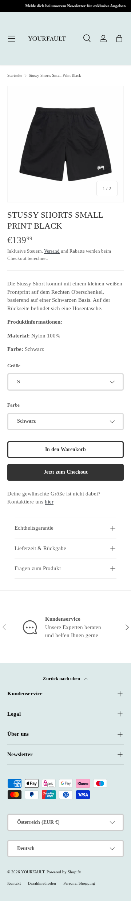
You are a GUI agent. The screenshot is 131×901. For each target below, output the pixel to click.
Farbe (13, 405)
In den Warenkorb (65, 449)
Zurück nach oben (62, 678)
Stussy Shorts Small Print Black (55, 76)
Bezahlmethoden (42, 883)
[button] (119, 39)
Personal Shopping (79, 883)
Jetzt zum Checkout (66, 472)
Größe (13, 365)
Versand (52, 251)
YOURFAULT (32, 872)
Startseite (14, 76)
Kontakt (14, 883)
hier (49, 502)
